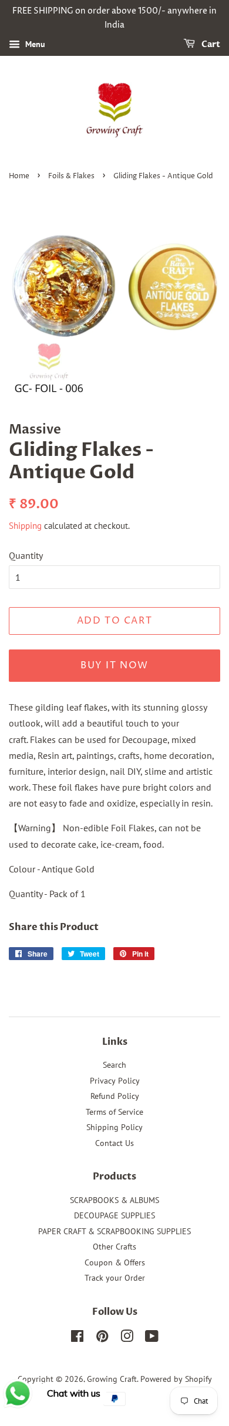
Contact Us (114, 1143)
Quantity (26, 555)
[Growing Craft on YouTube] (152, 1338)
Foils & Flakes (71, 176)
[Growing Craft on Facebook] (77, 1338)
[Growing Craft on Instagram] (126, 1338)
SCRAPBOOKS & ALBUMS (114, 1200)
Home (19, 176)
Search (114, 1064)
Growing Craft (112, 1379)
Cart (210, 44)
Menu (34, 44)
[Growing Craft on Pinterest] (102, 1338)
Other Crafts (114, 1246)
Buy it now (114, 665)
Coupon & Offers (115, 1262)
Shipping (25, 525)
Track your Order (115, 1277)
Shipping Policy (114, 1127)
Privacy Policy (115, 1080)
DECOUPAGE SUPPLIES (114, 1215)
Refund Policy (114, 1096)
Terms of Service (114, 1112)
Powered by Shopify (176, 1379)
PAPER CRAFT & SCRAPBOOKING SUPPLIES (114, 1231)
